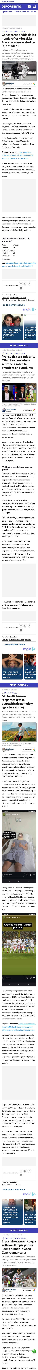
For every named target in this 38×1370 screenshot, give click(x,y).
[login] (29, 6)
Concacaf (5, 297)
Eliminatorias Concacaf (18, 297)
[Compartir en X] (29, 283)
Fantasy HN (10, 1)
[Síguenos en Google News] (21, 288)
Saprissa (28, 639)
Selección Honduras (22, 12)
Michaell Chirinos (8, 1185)
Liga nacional (12, 689)
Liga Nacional (7, 12)
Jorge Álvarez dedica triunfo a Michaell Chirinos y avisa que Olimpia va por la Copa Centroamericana (19, 1027)
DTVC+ (4, 1)
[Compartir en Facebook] (21, 283)
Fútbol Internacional (9, 300)
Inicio (4, 28)
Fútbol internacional (14, 28)
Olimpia (5, 639)
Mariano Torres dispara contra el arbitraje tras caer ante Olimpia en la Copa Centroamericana (18, 605)
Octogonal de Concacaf (26, 300)
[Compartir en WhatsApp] (25, 283)
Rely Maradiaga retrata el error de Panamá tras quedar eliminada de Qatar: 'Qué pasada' (17, 155)
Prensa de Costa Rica (16, 639)
